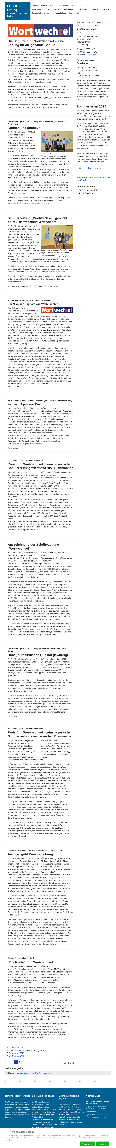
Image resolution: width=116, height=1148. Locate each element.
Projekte (95, 9)
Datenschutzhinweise (40, 13)
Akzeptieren (87, 1144)
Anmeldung (68, 9)
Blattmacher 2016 (16, 1053)
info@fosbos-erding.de (86, 54)
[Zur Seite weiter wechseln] (23, 1062)
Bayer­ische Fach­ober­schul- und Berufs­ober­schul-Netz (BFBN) (70, 1106)
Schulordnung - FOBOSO (95, 1111)
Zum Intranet (74, 13)
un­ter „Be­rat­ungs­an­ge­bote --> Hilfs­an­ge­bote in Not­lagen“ (17, 1114)
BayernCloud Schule (93, 1114)
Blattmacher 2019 (16, 1047)
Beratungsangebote (80, 6)
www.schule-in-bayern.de (41, 1109)
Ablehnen (102, 1144)
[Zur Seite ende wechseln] (28, 1062)
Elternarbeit (82, 9)
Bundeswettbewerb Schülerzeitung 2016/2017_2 (29, 1050)
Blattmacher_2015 (16, 1056)
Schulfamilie (63, 6)
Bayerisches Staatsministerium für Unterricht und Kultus (97, 1107)
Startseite (35, 6)
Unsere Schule (47, 6)
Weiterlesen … (13, 448)
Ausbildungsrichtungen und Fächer (45, 9)
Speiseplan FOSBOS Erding (96, 1118)
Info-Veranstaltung (58, 13)
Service (106, 9)
